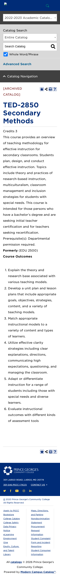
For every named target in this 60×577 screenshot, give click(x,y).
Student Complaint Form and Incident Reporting (40, 542)
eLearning (8, 534)
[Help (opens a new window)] (55, 89)
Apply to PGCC (11, 510)
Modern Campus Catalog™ (38, 572)
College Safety (11, 522)
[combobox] (30, 17)
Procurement (38, 526)
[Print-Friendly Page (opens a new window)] (50, 89)
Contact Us (38, 485)
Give (5, 542)
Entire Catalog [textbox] (16, 37)
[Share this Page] (46, 89)
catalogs (16, 562)
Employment (10, 538)
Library (7, 554)
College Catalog (11, 518)
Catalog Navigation (22, 76)
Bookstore (8, 514)
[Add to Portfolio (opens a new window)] (42, 89)
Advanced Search (17, 64)
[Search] (53, 46)
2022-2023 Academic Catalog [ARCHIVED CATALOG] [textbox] (31, 18)
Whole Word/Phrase (23, 54)
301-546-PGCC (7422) (15, 485)
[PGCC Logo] (18, 5)
